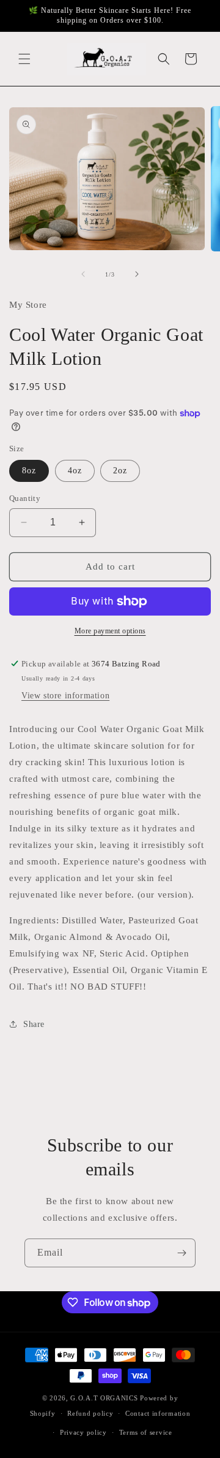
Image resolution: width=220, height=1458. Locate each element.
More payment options (110, 631)
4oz (75, 470)
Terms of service (145, 1432)
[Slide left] (83, 274)
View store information (65, 695)
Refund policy (90, 1413)
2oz (120, 470)
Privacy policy (83, 1432)
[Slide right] (136, 274)
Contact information (157, 1413)
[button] (24, 58)
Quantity (24, 498)
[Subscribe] (181, 1253)
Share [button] (34, 1024)
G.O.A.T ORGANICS (104, 1398)
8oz (29, 470)
